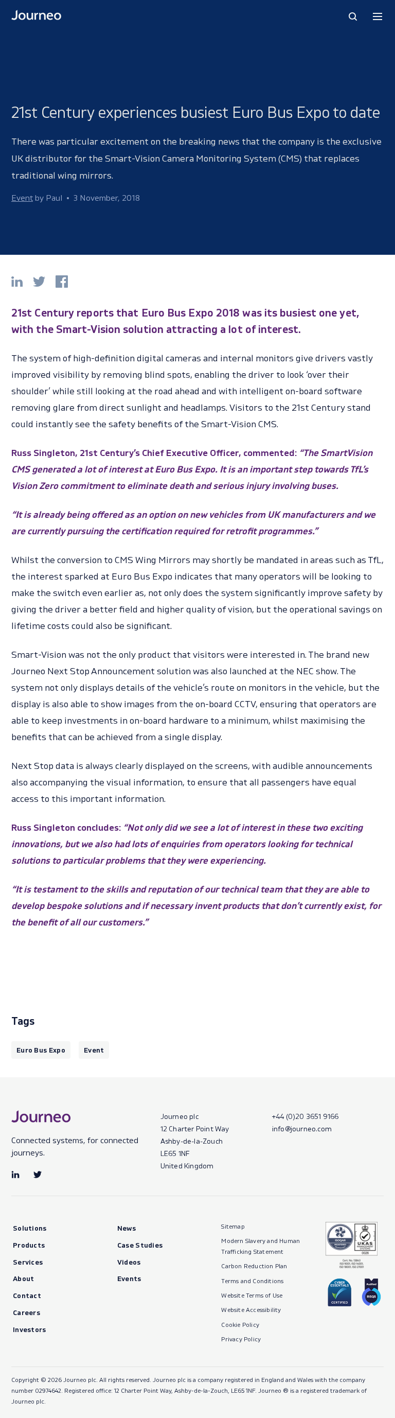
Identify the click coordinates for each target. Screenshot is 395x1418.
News (126, 1228)
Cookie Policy (240, 1324)
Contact (27, 1295)
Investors (29, 1329)
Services (28, 1262)
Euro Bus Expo (40, 1050)
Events (129, 1278)
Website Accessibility (251, 1309)
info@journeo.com (302, 1128)
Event (94, 1050)
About (23, 1278)
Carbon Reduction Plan (254, 1266)
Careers (26, 1312)
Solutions (30, 1228)
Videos (129, 1262)
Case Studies (140, 1245)
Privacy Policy (241, 1339)
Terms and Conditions (252, 1280)
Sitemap (232, 1226)
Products (29, 1245)
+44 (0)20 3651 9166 (305, 1116)
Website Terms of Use (251, 1295)
